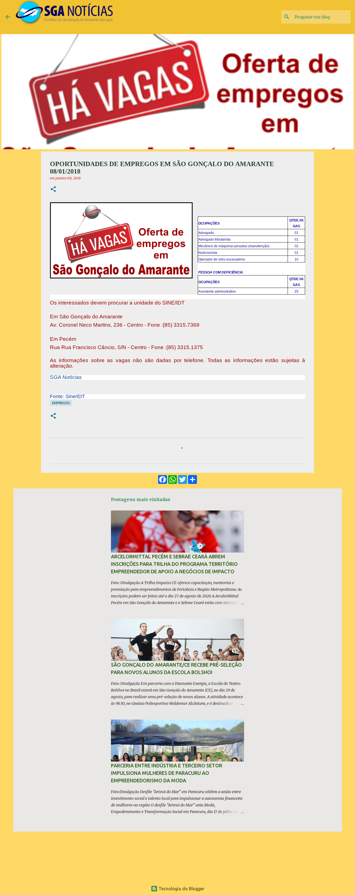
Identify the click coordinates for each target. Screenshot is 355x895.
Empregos (61, 403)
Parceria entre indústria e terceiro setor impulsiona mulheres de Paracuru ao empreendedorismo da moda (166, 773)
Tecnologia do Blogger (181, 888)
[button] (53, 189)
